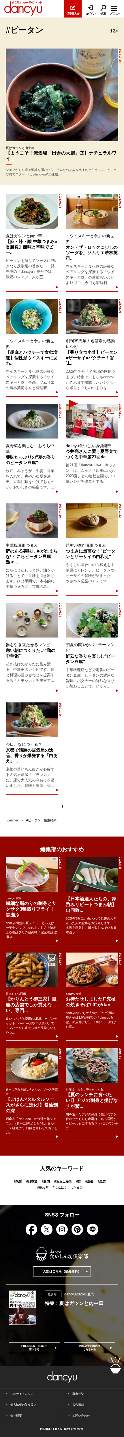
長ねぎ (42, 1187)
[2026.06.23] (32, 211)
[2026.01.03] (92, 316)
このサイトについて (23, 1393)
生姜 (89, 1181)
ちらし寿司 (63, 1181)
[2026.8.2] (92, 1065)
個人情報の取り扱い (23, 1404)
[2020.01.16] (32, 719)
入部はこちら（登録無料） (62, 1271)
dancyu (12, 820)
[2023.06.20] (92, 421)
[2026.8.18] (92, 874)
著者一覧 (78, 1393)
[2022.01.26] (32, 620)
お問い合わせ (81, 1415)
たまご (77, 1187)
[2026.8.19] (92, 970)
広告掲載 (78, 1404)
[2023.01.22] (92, 520)
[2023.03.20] (32, 520)
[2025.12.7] (32, 970)
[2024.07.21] (32, 421)
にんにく (60, 1187)
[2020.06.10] (92, 620)
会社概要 (16, 1415)
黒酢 (102, 1181)
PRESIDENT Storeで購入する (34, 1348)
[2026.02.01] (92, 211)
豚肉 (46, 1181)
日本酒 (31, 1181)
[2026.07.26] (62, 95)
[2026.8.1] (32, 1065)
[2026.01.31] (32, 316)
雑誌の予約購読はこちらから (89, 1348)
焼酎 (18, 1181)
